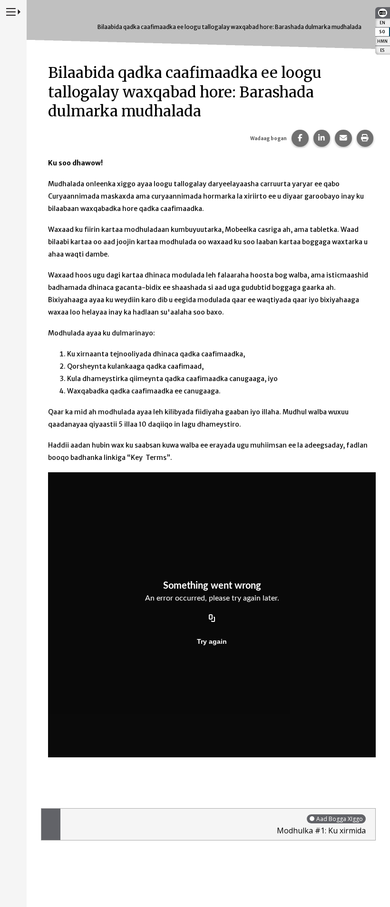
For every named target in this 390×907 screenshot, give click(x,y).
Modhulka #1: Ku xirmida (321, 825)
